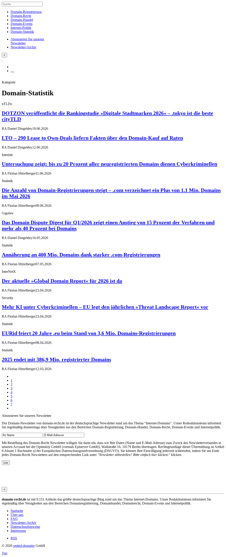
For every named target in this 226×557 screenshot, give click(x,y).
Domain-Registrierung (26, 12)
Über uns (17, 515)
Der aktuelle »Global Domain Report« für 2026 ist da (62, 281)
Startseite (17, 511)
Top (4, 553)
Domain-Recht (21, 16)
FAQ (14, 519)
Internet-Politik (21, 28)
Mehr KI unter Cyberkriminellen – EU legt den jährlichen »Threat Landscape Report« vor (105, 307)
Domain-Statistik (22, 32)
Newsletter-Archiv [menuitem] (23, 47)
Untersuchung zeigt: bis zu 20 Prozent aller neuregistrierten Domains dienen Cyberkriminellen (109, 164)
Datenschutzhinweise (25, 527)
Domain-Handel (22, 20)
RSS (14, 538)
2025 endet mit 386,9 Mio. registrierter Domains (56, 359)
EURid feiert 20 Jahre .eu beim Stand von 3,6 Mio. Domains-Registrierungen (89, 333)
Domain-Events (21, 24)
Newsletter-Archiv (23, 523)
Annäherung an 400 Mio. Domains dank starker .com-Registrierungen (81, 255)
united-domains (24, 546)
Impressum (18, 531)
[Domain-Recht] (2, 59)
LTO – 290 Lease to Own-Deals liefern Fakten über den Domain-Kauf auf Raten (92, 138)
